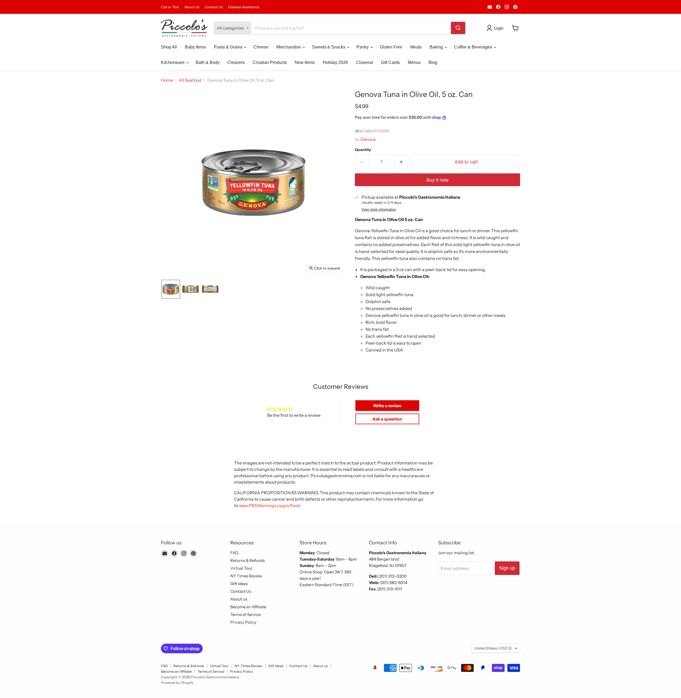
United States (493, 648)
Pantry (363, 47)
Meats (416, 47)
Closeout (364, 62)
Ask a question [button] (387, 419)
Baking (437, 47)
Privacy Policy (243, 622)
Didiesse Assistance (243, 7)
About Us (191, 7)
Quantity (363, 150)
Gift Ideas (239, 583)
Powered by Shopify (177, 682)
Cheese (261, 47)
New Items (305, 62)
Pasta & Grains (228, 47)
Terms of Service (245, 614)
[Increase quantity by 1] (401, 162)
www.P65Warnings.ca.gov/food (269, 505)
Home (167, 80)
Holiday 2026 (335, 62)
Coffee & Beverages (473, 47)
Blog (433, 62)
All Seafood (190, 80)
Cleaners (236, 62)
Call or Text (170, 7)
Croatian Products (270, 62)
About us (238, 599)
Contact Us (214, 7)
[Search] (458, 28)
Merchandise (289, 47)
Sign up (507, 568)
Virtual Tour (241, 568)
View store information (379, 209)
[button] (496, 28)
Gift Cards (390, 62)
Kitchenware (173, 62)
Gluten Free (391, 47)
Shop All (169, 47)
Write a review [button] (387, 405)
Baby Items (195, 47)
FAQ (234, 552)
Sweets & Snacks (329, 47)
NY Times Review (246, 575)
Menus (414, 62)
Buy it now (437, 180)
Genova (368, 139)
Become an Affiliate (248, 606)
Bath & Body (207, 62)
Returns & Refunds (247, 560)
